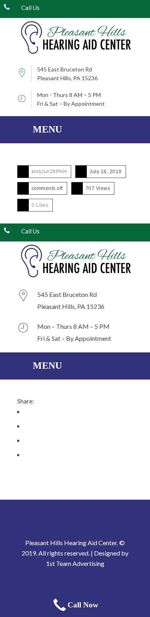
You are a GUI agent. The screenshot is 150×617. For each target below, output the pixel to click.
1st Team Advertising (75, 563)
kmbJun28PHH (49, 171)
